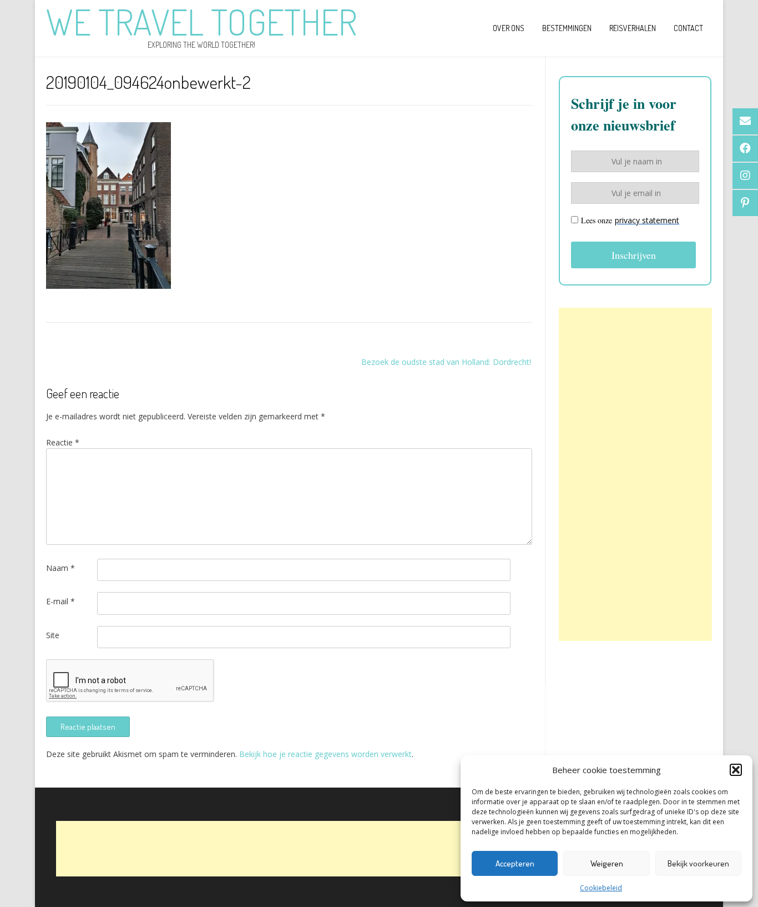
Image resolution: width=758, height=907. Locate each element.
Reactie (62, 442)
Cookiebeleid (601, 888)
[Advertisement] (635, 474)
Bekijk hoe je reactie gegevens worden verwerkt (325, 754)
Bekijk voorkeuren (698, 863)
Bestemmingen (567, 28)
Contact (688, 28)
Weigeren (606, 863)
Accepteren (515, 863)
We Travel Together (201, 21)
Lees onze (630, 220)
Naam (60, 568)
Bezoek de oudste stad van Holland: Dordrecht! (446, 362)
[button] (735, 769)
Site (52, 635)
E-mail (60, 601)
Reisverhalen (632, 28)
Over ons (508, 28)
